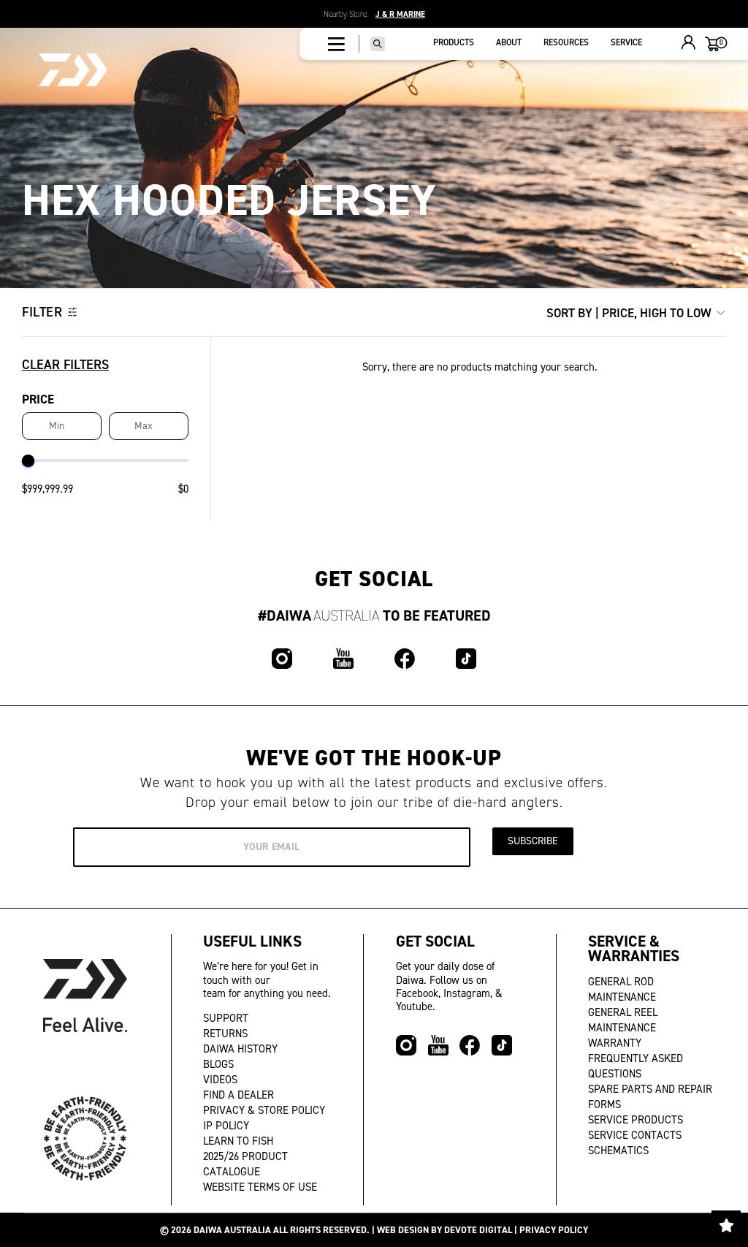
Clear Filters (65, 365)
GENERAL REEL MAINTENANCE (622, 1020)
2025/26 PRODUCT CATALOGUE (245, 1164)
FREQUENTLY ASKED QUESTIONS (635, 1066)
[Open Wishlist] (726, 1225)
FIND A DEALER (238, 1095)
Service (626, 42)
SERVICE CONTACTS (635, 1135)
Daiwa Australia (232, 1230)
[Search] (377, 44)
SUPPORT (225, 1018)
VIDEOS (220, 1079)
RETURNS (225, 1033)
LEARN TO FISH (238, 1141)
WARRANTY (614, 1043)
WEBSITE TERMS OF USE (260, 1187)
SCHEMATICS (618, 1150)
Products (453, 42)
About (509, 42)
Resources (566, 42)
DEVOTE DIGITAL (478, 1230)
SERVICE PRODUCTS (635, 1120)
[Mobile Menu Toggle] (336, 43)
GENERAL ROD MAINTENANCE (622, 989)
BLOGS (218, 1064)
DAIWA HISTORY (240, 1049)
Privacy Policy (553, 1230)
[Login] (689, 44)
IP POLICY (226, 1125)
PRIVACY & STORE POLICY (264, 1110)
